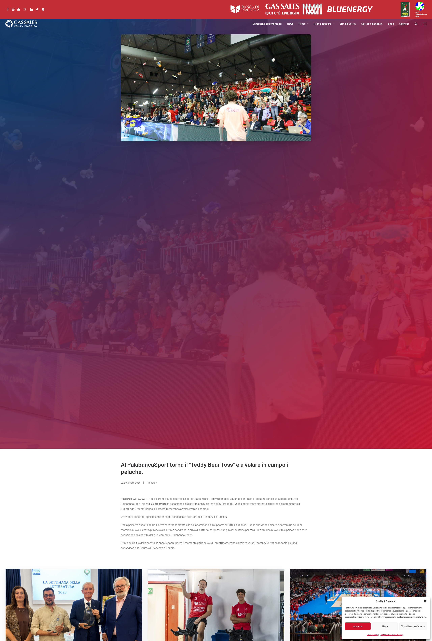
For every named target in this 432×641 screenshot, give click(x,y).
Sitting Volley (348, 23)
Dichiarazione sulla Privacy (392, 634)
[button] (425, 601)
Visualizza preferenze (413, 626)
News (290, 23)
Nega (385, 626)
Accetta (357, 626)
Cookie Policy (373, 634)
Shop (391, 23)
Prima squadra (322, 23)
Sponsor (404, 23)
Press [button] (302, 23)
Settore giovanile (372, 23)
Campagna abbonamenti (267, 23)
